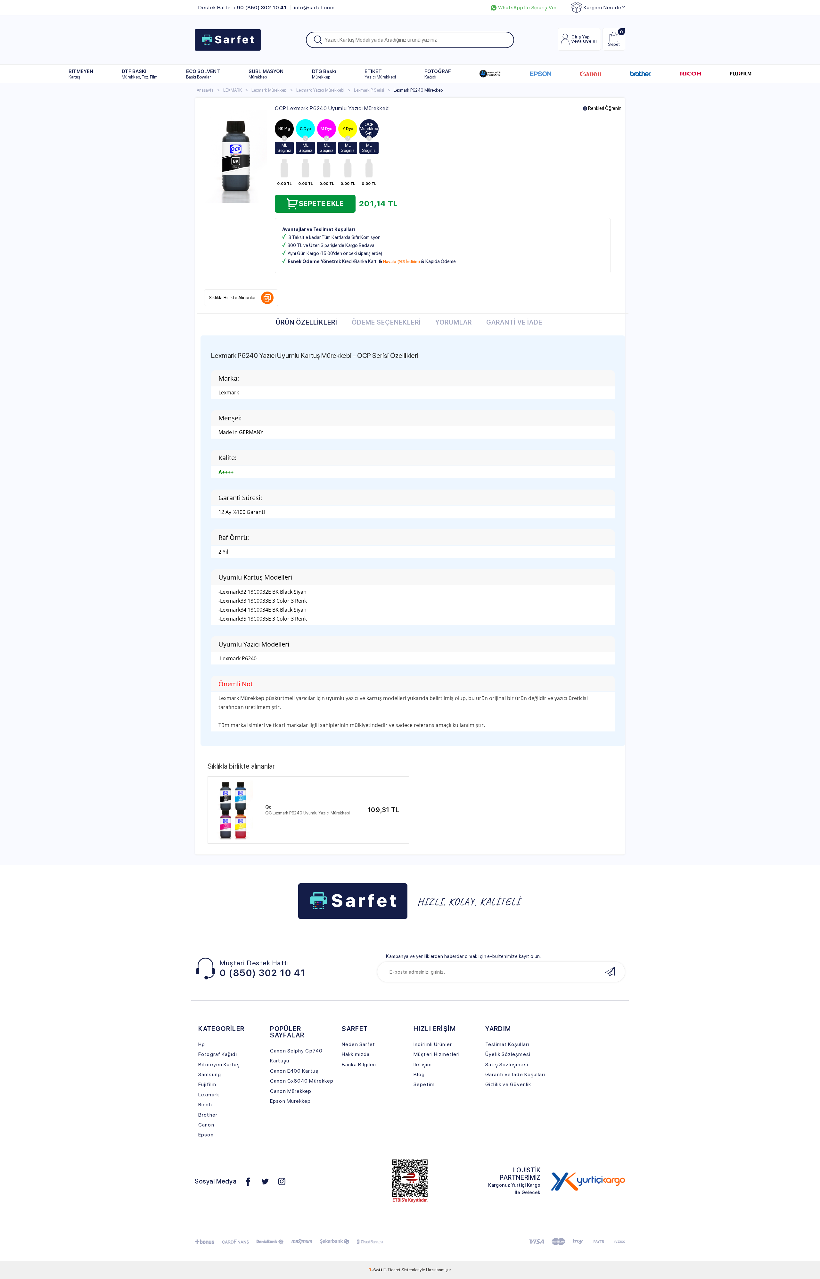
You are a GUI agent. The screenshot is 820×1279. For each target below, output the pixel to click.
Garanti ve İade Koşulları (515, 1074)
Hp (201, 1044)
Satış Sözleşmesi (506, 1064)
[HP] (490, 74)
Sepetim (424, 1084)
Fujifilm (207, 1084)
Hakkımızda (356, 1054)
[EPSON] (540, 74)
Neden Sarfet (358, 1044)
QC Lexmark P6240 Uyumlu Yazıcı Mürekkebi (307, 812)
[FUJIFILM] (740, 74)
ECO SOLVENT (203, 73)
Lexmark (208, 1095)
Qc (268, 807)
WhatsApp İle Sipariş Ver (527, 8)
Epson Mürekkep (290, 1101)
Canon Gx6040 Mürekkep (301, 1081)
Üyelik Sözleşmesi (507, 1054)
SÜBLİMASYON (266, 73)
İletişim (423, 1064)
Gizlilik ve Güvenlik (508, 1084)
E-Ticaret (391, 1269)
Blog (419, 1074)
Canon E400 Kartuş (294, 1071)
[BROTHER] (640, 74)
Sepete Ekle (321, 203)
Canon (206, 1125)
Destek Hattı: (242, 7)
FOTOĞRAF (437, 73)
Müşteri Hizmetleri (437, 1054)
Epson (206, 1135)
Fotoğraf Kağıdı (217, 1054)
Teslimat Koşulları (507, 1044)
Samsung (209, 1074)
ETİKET (380, 73)
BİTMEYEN (81, 73)
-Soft (376, 1269)
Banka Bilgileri (359, 1064)
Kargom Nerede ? (604, 7)
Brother (207, 1115)
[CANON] (590, 74)
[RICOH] (690, 74)
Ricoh (205, 1105)
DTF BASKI (140, 73)
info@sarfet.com (314, 7)
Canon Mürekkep (290, 1091)
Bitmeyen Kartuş (219, 1064)
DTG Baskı (324, 73)
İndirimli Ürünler (433, 1044)
